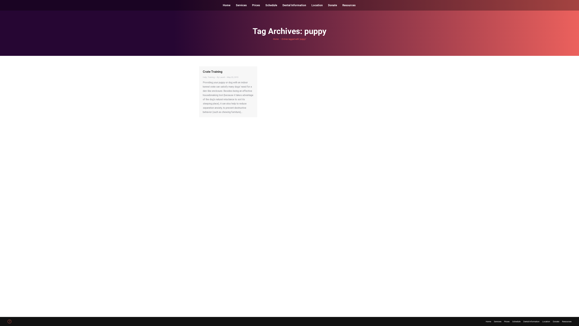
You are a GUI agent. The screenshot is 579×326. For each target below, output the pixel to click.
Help (205, 77)
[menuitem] (226, 5)
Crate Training (212, 72)
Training (211, 77)
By (221, 77)
